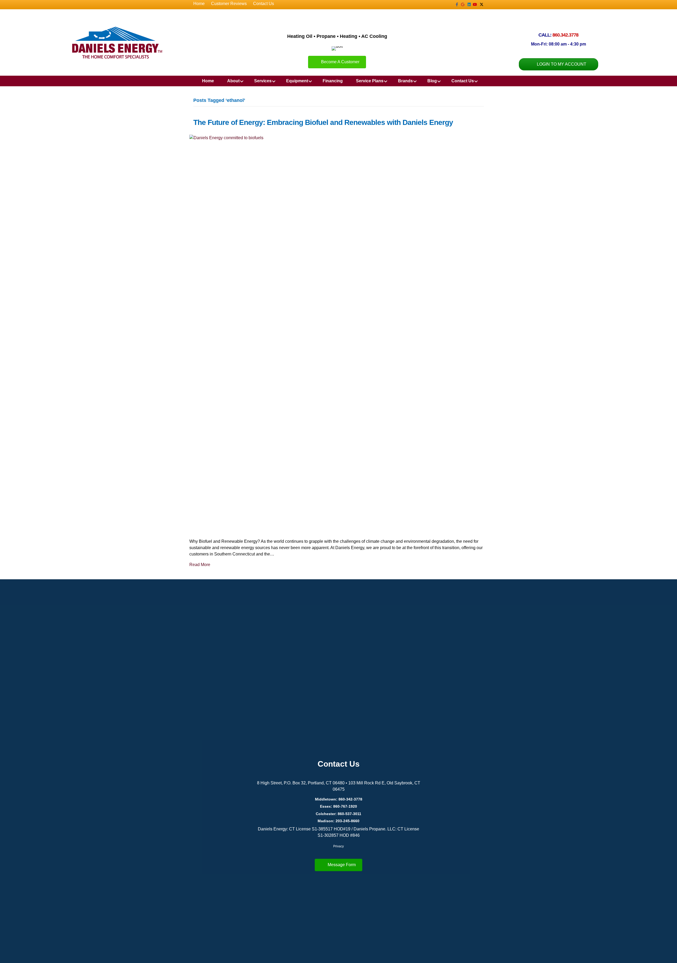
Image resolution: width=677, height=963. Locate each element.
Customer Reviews (229, 3)
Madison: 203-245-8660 (338, 821)
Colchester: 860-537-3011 (338, 814)
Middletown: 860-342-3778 (338, 799)
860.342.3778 (565, 35)
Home (199, 3)
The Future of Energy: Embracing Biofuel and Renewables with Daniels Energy (323, 122)
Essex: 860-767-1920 (338, 806)
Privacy (338, 846)
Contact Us (263, 3)
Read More (199, 564)
